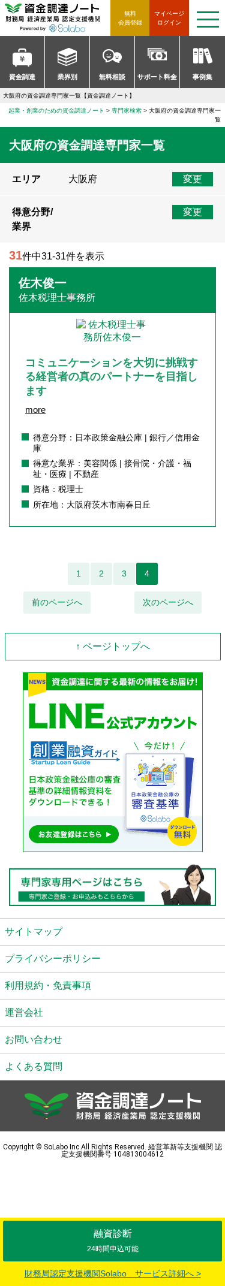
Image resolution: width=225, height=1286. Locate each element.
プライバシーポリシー (53, 958)
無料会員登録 (130, 18)
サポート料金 (157, 76)
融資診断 (113, 1240)
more (35, 409)
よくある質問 (33, 1066)
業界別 (67, 76)
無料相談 (112, 76)
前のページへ (57, 602)
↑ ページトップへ (113, 646)
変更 (192, 179)
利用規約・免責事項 (48, 985)
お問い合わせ (33, 1039)
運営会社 (24, 1012)
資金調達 (22, 76)
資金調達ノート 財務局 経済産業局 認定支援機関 (57, 18)
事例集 (202, 76)
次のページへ (168, 602)
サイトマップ (33, 931)
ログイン (169, 18)
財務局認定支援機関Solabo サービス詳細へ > (113, 1273)
